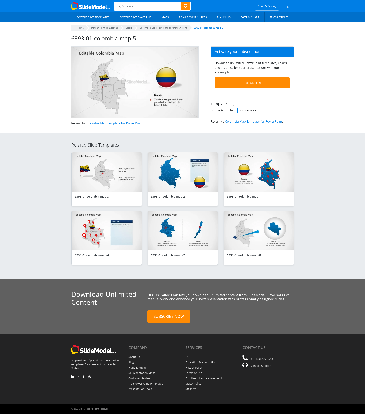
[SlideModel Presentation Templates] (91, 6)
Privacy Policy (193, 367)
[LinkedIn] (72, 377)
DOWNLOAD (254, 83)
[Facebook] (84, 377)
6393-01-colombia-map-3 (92, 196)
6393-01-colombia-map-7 (168, 255)
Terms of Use (193, 373)
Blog (131, 362)
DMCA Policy (193, 383)
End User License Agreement (203, 378)
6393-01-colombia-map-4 (92, 255)
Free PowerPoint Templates (145, 383)
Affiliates (190, 389)
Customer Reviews (140, 378)
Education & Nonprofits (200, 362)
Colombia (217, 110)
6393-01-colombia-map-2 (168, 196)
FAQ (187, 357)
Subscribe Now (169, 316)
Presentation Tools (140, 389)
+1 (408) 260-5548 (262, 358)
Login (287, 6)
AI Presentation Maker (142, 373)
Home (80, 27)
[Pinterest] (89, 377)
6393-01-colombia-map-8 (244, 255)
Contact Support (261, 365)
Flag (231, 110)
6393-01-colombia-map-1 (244, 196)
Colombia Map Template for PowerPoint (114, 123)
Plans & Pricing (266, 6)
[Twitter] (78, 377)
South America (247, 110)
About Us (134, 357)
